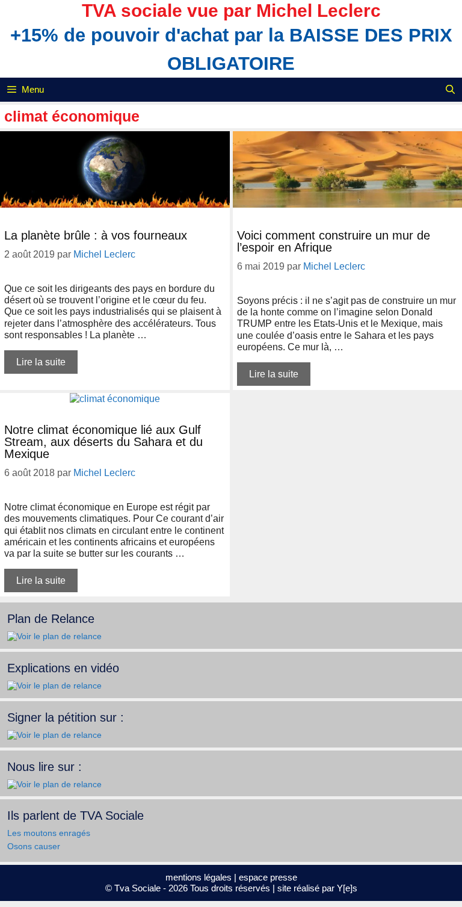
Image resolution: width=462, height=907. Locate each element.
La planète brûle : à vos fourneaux (95, 235)
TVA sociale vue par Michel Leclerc (231, 10)
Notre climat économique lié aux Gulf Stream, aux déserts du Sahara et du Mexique (103, 441)
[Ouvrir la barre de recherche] (450, 90)
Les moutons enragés (48, 833)
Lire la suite (41, 362)
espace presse (268, 877)
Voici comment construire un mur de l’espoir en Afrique (333, 241)
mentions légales (198, 877)
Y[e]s (347, 888)
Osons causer (33, 846)
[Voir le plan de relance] (54, 636)
